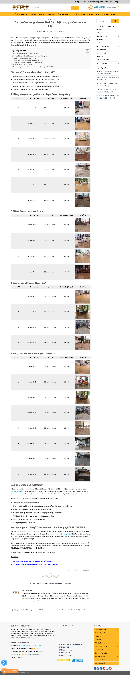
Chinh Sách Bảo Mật (64, 653)
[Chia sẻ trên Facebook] (43, 576)
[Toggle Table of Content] (86, 51)
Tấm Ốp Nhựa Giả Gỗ (103, 59)
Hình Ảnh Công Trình (95, 2)
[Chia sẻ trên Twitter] (47, 576)
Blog (116, 2)
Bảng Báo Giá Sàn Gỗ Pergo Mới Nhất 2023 (28, 610)
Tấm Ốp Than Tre (102, 63)
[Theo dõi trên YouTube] (110, 668)
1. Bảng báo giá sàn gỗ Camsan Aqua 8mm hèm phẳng (30, 56)
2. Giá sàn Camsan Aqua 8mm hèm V (26, 58)
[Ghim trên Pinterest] (54, 576)
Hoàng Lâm (61, 31)
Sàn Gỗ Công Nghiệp (103, 46)
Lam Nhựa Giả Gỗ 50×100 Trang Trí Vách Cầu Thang (107, 84)
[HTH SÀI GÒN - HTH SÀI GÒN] (20, 8)
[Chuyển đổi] (118, 29)
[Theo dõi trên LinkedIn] (107, 668)
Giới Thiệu (108, 2)
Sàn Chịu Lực (100, 43)
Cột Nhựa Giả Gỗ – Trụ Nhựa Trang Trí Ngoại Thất (108, 78)
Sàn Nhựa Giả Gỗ (108, 14)
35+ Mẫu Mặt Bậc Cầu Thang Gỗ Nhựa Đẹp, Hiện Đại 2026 (107, 91)
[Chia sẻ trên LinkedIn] (57, 576)
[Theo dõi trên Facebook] (95, 668)
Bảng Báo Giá (80, 2)
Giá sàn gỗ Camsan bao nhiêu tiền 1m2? (26, 54)
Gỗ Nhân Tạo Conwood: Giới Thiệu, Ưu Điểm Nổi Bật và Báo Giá (108, 97)
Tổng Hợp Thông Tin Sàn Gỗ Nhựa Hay (70, 644)
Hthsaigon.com (16, 654)
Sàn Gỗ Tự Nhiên (101, 49)
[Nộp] (75, 8)
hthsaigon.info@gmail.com (32, 654)
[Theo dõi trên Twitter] (101, 668)
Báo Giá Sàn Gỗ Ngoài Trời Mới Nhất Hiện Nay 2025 (70, 610)
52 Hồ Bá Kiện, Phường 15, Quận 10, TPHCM (30, 645)
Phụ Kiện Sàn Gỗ (101, 39)
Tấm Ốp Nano (80, 14)
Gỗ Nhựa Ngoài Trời (21, 14)
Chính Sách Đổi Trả (64, 647)
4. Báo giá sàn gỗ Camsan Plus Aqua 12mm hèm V (30, 62)
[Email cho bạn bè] (50, 576)
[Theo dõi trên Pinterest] (104, 668)
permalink (68, 583)
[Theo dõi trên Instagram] (98, 668)
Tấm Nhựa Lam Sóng (64, 14)
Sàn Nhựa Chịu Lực (94, 14)
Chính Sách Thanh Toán (65, 656)
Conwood (50, 14)
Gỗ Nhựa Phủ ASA (37, 14)
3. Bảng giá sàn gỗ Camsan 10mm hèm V (27, 60)
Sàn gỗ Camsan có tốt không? (22, 64)
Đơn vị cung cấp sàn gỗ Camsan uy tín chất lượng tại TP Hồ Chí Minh (35, 67)
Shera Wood (100, 56)
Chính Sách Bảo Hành (65, 650)
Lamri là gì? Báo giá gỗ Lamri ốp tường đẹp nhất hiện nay (107, 72)
